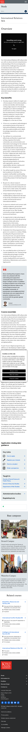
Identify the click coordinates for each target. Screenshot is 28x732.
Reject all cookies (14, 374)
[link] (14, 456)
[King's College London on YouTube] (15, 702)
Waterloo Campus (8, 576)
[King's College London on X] (5, 702)
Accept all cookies (14, 378)
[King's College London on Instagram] (8, 702)
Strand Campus (7, 541)
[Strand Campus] (14, 529)
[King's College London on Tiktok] (18, 702)
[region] (14, 366)
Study (4, 6)
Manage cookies (5, 727)
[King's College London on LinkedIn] (12, 702)
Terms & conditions (6, 712)
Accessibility (4, 724)
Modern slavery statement (8, 718)
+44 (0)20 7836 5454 (6, 690)
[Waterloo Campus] (14, 563)
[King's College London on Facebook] (2, 702)
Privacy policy (5, 715)
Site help (3, 721)
